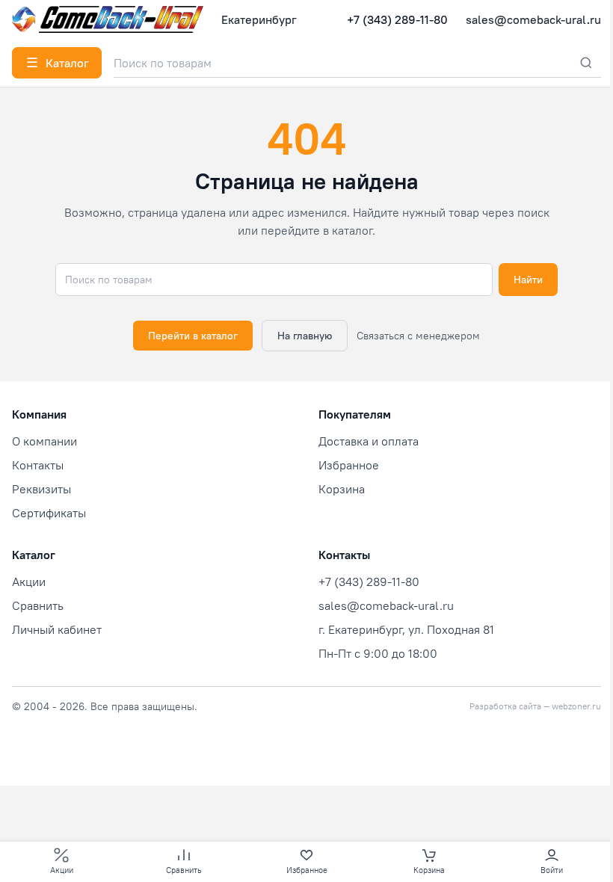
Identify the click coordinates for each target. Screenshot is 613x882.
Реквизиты (41, 488)
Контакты (38, 464)
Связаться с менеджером (418, 335)
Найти (528, 279)
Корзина (341, 488)
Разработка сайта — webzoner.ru (535, 706)
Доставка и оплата (368, 441)
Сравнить (38, 605)
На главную (304, 335)
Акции (29, 581)
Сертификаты (49, 512)
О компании (44, 441)
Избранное (348, 464)
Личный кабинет (57, 629)
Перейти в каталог (193, 335)
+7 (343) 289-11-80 (397, 19)
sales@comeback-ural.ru (533, 19)
